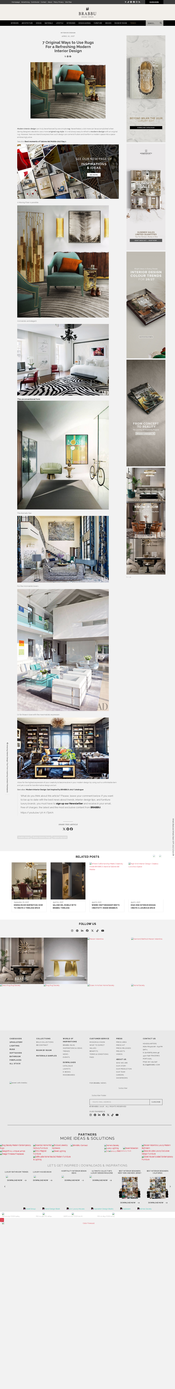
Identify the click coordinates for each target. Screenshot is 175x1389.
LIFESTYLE (59, 23)
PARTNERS (87, 1134)
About (50, 2)
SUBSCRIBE (156, 1102)
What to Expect (97, 1045)
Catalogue (68, 1066)
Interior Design (68, 32)
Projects (120, 1051)
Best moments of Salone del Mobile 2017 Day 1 (45, 141)
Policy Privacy (59, 2)
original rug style (60, 837)
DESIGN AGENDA (84, 23)
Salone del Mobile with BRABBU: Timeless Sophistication (25, 908)
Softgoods (16, 1053)
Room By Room (44, 1050)
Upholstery (16, 1042)
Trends (66, 1051)
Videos (119, 1054)
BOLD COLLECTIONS (44, 1042)
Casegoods (16, 1039)
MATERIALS (49, 23)
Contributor (35, 2)
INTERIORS (14, 23)
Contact (43, 2)
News (65, 1054)
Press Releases (123, 1048)
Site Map (68, 2)
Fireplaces (15, 1060)
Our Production (124, 1069)
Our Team (120, 1072)
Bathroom (15, 1056)
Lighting (14, 1046)
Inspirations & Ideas (72, 1048)
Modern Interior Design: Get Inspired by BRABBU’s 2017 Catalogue (55, 790)
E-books (67, 1072)
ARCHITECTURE (27, 23)
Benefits (94, 1051)
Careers (120, 1075)
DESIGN (38, 23)
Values (93, 1048)
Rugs (12, 1049)
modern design (24, 837)
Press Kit (120, 1045)
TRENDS (133, 23)
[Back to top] (168, 1382)
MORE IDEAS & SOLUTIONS (87, 1138)
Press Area (121, 1042)
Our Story (121, 1066)
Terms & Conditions (99, 1054)
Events (66, 1057)
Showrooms (122, 1078)
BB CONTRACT (42, 1045)
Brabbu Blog (69, 1045)
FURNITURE (98, 23)
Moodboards (69, 1075)
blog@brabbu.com (151, 1065)
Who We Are (122, 1063)
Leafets (67, 1069)
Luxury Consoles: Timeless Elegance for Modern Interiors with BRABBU (144, 908)
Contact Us (149, 1039)
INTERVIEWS (71, 23)
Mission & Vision (97, 1042)
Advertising (25, 2)
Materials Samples (46, 1056)
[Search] (160, 23)
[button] (162, 883)
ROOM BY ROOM (121, 23)
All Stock (15, 1064)
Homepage (16, 2)
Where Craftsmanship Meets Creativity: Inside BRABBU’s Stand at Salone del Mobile (67, 908)
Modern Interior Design (41, 837)
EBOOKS (108, 23)
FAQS (92, 1057)
